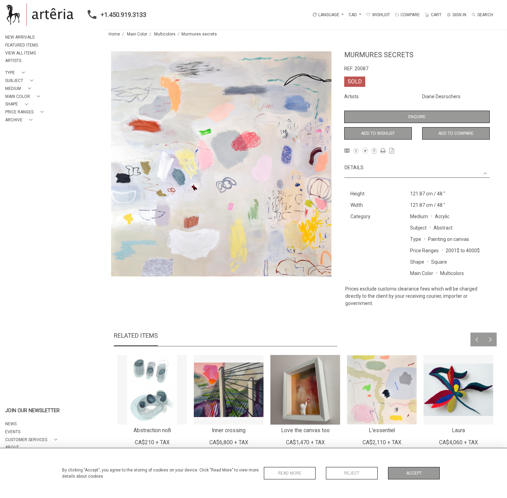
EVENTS (12, 431)
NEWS (11, 423)
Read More (289, 473)
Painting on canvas (448, 239)
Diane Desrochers (441, 96)
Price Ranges (424, 250)
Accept (414, 473)
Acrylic (442, 216)
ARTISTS (13, 60)
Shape (417, 262)
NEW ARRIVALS (19, 37)
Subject (418, 228)
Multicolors (165, 34)
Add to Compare (456, 133)
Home (114, 34)
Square (439, 262)
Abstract (443, 228)
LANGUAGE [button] (328, 14)
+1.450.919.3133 (123, 14)
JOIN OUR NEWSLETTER (32, 411)
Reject (351, 473)
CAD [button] (353, 14)
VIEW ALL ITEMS (20, 53)
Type (415, 239)
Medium (419, 216)
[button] (16, 73)
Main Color (137, 34)
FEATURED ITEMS (21, 45)
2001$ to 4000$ (463, 250)
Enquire (417, 116)
